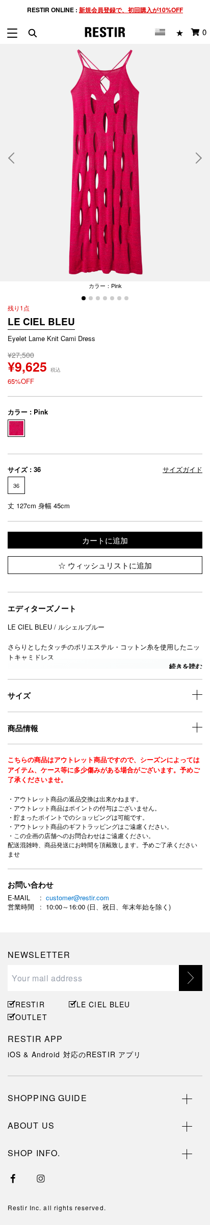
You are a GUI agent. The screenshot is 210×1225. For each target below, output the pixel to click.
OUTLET (31, 1017)
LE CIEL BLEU (101, 1004)
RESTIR (30, 1004)
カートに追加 (105, 540)
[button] (15, 158)
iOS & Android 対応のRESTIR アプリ (74, 1054)
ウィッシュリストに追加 (109, 565)
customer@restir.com (77, 897)
